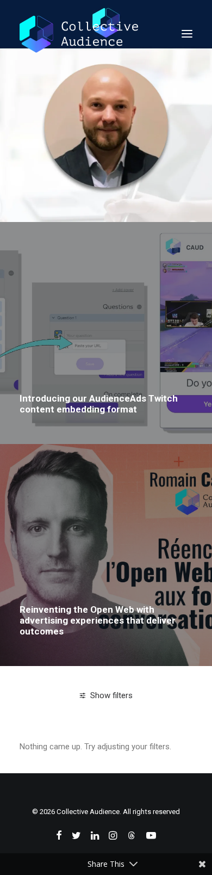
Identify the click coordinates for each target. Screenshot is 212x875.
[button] (187, 33)
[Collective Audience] (79, 34)
